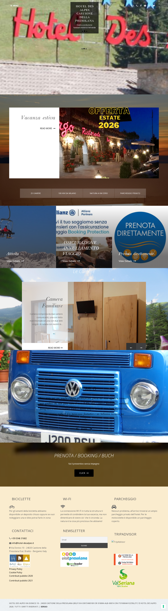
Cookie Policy (15, 582)
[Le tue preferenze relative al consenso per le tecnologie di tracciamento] (163, 606)
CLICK (82, 483)
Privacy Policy (15, 579)
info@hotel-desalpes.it (22, 553)
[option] (28, 247)
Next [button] (141, 358)
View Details (14, 271)
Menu (16, 5)
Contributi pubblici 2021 (21, 591)
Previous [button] (131, 358)
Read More (46, 138)
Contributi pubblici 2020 (21, 586)
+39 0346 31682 (19, 548)
